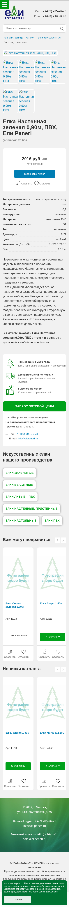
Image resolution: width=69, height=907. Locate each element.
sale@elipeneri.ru (34, 839)
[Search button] (62, 29)
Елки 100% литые (20, 472)
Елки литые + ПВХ (20, 496)
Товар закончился (34, 173)
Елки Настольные (21, 520)
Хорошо (17, 899)
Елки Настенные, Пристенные (32, 508)
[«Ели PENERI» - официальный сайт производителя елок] (13, 13)
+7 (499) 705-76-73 (26, 433)
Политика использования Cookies (40, 891)
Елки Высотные (19, 484)
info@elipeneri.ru (28, 438)
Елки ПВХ (52, 520)
